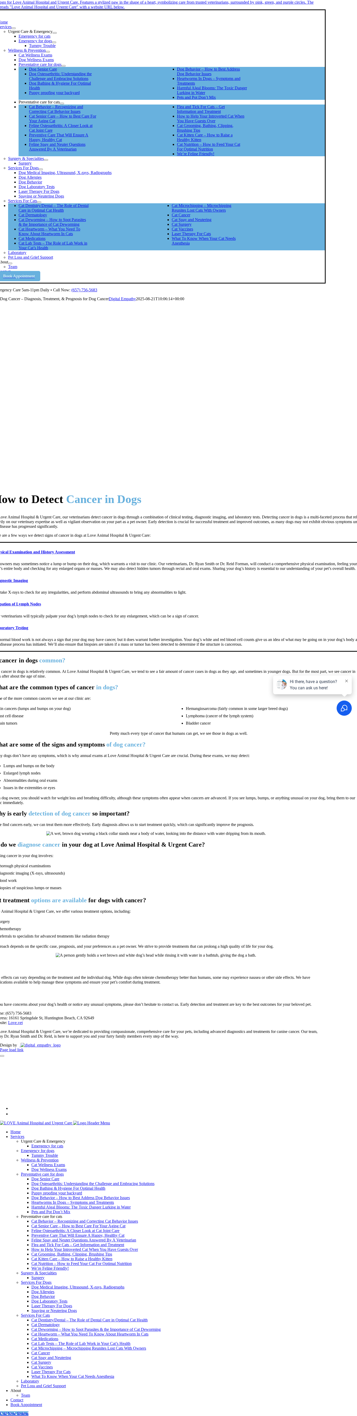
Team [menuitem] (25, 1395)
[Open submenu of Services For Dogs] (41, 169)
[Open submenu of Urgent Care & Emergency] (55, 33)
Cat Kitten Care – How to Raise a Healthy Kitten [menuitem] (71, 1259)
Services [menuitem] (17, 1136)
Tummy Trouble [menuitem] (44, 1155)
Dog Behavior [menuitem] (43, 1296)
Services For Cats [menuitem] (35, 1315)
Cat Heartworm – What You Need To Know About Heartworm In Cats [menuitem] (89, 1334)
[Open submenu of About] (10, 263)
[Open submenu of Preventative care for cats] (62, 103)
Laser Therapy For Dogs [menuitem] (51, 1306)
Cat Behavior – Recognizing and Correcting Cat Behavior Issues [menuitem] (84, 1221)
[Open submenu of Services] (13, 28)
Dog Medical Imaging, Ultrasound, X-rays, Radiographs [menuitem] (77, 1287)
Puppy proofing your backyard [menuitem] (56, 1193)
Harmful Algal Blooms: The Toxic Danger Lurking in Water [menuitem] (81, 1207)
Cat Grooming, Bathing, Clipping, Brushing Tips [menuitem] (71, 1254)
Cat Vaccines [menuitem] (42, 1367)
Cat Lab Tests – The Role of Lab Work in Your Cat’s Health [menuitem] (80, 1343)
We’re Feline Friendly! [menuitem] (50, 1268)
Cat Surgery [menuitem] (41, 1362)
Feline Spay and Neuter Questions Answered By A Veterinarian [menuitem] (83, 1240)
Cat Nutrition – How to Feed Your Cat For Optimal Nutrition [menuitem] (81, 1263)
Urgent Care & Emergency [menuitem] (43, 1141)
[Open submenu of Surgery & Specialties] (46, 160)
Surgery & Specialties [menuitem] (39, 1273)
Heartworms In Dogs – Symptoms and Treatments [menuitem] (72, 1202)
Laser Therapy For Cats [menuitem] (51, 1371)
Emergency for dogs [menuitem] (37, 1150)
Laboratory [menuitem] (30, 1381)
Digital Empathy (122, 299)
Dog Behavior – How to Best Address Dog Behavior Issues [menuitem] (80, 1197)
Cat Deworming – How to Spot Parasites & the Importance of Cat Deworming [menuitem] (96, 1329)
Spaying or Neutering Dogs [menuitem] (54, 1310)
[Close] (2, 1056)
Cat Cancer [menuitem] (40, 1353)
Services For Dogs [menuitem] (36, 1282)
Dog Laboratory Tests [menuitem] (49, 1301)
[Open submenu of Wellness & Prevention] (48, 52)
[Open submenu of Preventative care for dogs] (63, 66)
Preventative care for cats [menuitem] (41, 1216)
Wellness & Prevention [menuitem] (40, 1160)
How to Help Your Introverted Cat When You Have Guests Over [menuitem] (84, 1249)
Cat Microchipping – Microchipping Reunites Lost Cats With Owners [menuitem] (88, 1348)
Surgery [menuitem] (37, 1277)
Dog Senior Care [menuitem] (45, 1179)
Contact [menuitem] (16, 1400)
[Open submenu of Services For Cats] (39, 202)
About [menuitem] (15, 1390)
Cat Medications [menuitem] (44, 1339)
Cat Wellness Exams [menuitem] (48, 1165)
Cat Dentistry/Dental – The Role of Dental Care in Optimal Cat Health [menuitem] (89, 1320)
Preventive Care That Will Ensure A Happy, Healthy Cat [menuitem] (77, 1235)
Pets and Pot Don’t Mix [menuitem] (50, 1212)
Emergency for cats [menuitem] (47, 1146)
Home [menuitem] (15, 1132)
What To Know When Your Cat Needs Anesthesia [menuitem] (72, 1376)
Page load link (12, 1050)
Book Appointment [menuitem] (26, 1404)
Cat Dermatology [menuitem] (45, 1324)
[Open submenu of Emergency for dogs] (54, 42)
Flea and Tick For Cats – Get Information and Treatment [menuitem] (77, 1244)
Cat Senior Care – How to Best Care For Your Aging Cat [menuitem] (78, 1226)
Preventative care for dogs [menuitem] (42, 1174)
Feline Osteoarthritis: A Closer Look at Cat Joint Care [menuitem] (75, 1230)
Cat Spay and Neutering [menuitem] (51, 1357)
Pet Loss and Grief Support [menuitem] (43, 1386)
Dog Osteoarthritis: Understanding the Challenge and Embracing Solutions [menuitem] (92, 1183)
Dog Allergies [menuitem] (42, 1292)
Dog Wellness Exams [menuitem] (49, 1169)
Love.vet (15, 1022)
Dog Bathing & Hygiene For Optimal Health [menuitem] (68, 1188)
